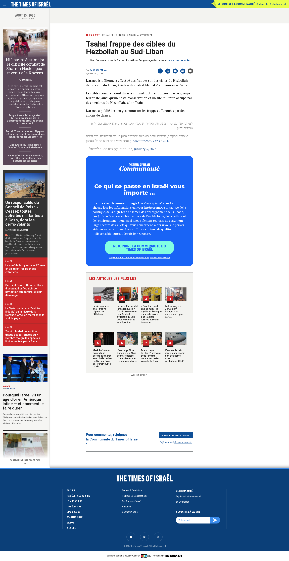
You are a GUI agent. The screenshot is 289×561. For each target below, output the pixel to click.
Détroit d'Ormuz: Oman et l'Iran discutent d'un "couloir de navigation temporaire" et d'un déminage (24, 290)
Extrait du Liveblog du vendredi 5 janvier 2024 (127, 35)
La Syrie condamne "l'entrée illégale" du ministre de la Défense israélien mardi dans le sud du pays (24, 313)
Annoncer (126, 506)
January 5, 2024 (145, 149)
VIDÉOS (70, 522)
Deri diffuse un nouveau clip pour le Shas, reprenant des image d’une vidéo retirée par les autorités (25, 134)
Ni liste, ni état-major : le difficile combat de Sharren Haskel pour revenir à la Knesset (25, 66)
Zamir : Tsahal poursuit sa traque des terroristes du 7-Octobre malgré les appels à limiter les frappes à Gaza (22, 336)
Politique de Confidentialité (135, 496)
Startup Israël (75, 517)
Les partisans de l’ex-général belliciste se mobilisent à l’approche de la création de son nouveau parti (25, 119)
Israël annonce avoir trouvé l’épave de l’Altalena (101, 310)
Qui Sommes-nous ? (131, 501)
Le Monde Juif (74, 501)
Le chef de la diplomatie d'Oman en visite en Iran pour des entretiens (25, 269)
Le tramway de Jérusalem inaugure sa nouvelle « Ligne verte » (174, 311)
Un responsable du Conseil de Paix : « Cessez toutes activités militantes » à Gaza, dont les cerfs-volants (24, 213)
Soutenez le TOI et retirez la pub (271, 4)
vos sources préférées (178, 60)
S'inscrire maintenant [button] (176, 435)
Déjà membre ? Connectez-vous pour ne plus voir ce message (139, 257)
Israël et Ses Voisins (78, 496)
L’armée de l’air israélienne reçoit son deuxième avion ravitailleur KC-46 (174, 355)
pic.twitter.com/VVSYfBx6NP (150, 141)
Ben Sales (10, 388)
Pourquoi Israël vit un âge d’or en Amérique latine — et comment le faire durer (23, 401)
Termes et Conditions (132, 490)
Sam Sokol (27, 80)
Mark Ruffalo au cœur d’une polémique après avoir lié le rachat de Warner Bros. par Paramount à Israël (102, 358)
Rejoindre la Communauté (236, 4)
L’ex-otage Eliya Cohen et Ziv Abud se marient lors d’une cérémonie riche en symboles (127, 355)
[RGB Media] (146, 556)
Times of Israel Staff (18, 230)
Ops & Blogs (73, 512)
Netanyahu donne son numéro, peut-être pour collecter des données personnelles (25, 158)
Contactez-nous (130, 512)
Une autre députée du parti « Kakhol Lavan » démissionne (25, 146)
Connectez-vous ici (183, 442)
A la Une (71, 528)
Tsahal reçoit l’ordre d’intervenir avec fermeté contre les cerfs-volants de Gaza (151, 355)
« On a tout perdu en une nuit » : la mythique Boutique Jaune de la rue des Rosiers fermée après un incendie (151, 314)
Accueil (71, 490)
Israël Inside (74, 506)
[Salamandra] (173, 555)
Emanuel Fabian (98, 70)
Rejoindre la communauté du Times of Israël (139, 247)
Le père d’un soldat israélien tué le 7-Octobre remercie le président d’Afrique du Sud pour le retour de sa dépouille (127, 314)
